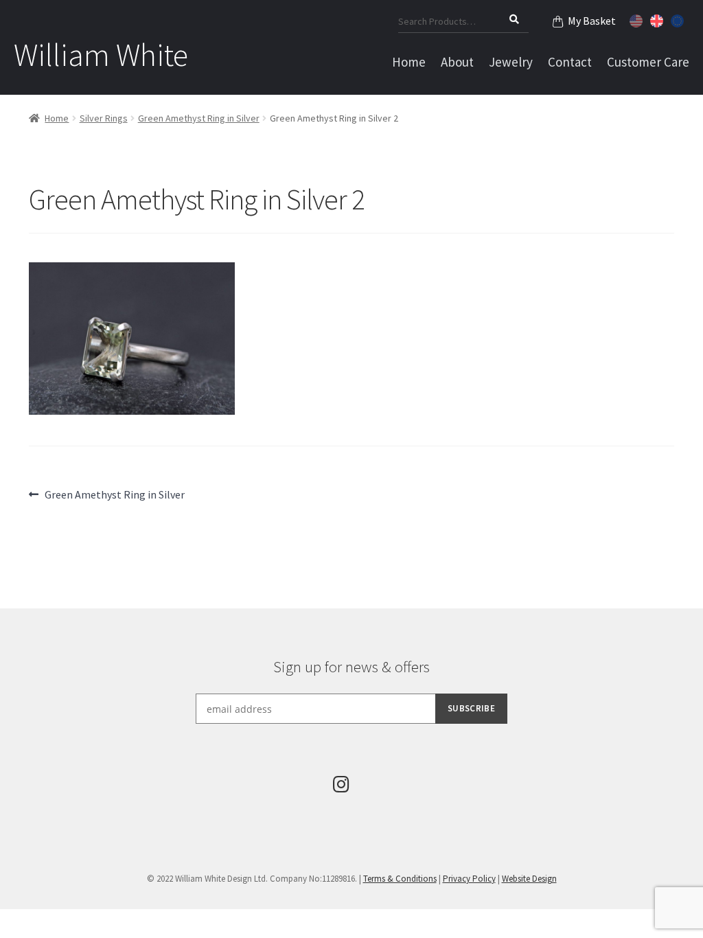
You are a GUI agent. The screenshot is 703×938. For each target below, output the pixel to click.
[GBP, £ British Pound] (658, 19)
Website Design (529, 878)
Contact (570, 62)
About (457, 62)
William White (101, 55)
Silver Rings (104, 118)
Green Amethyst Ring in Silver (199, 118)
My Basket (592, 20)
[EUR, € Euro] (679, 19)
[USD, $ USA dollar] (638, 19)
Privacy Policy (469, 878)
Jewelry (511, 62)
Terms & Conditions (400, 878)
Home (409, 62)
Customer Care (648, 62)
